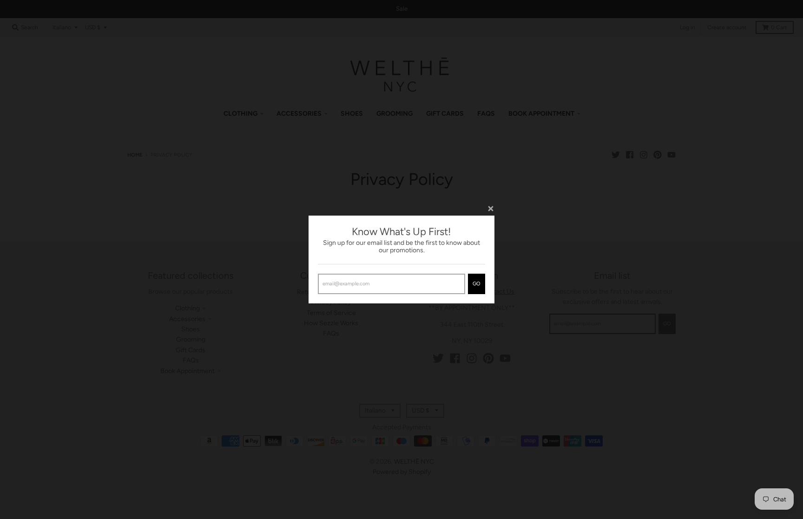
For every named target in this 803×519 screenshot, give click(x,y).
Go (476, 284)
